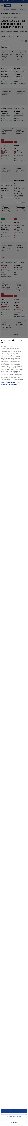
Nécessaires (14, 1122)
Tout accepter (14, 1111)
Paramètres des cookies (14, 1116)
